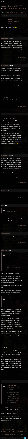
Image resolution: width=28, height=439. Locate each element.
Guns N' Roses (12, 7)
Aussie (2, 205)
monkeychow (4, 250)
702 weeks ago (22, 32)
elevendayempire (5, 38)
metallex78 (4, 15)
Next (22, 12)
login (21, 5)
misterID (3, 114)
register (16, 5)
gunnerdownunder (5, 65)
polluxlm (3, 190)
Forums (3, 7)
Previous (7, 12)
